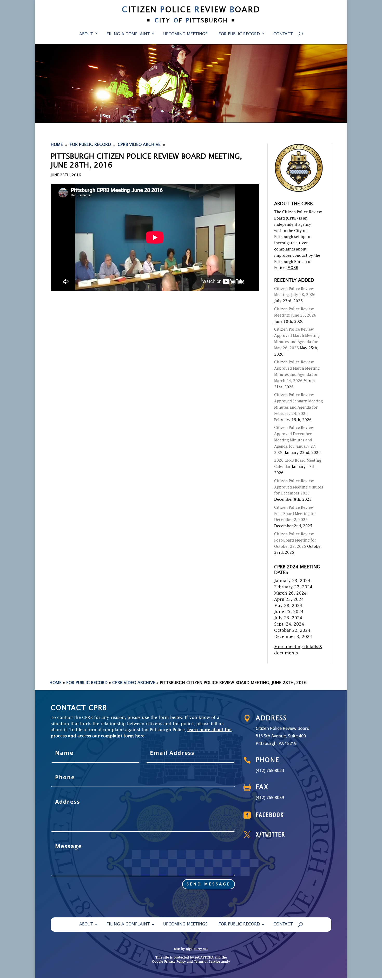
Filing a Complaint (128, 34)
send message (208, 884)
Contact (283, 34)
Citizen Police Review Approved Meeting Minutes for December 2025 (298, 487)
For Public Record (239, 34)
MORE (292, 268)
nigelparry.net (197, 949)
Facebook (270, 815)
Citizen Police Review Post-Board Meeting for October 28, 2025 (295, 540)
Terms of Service (207, 961)
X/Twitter (270, 834)
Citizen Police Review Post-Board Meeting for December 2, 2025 (295, 514)
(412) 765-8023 (270, 770)
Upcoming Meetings (185, 34)
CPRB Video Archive (133, 683)
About (86, 34)
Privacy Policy (175, 961)
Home (55, 683)
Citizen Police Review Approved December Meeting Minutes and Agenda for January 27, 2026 (295, 440)
